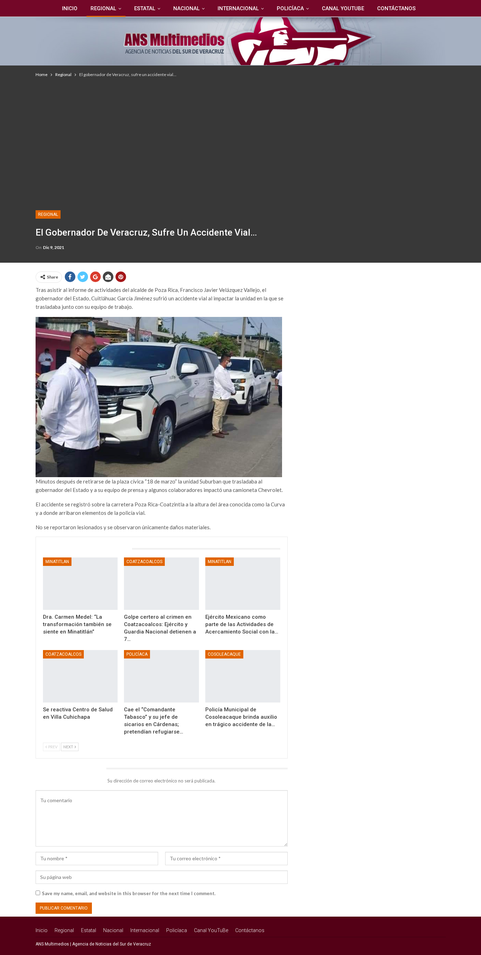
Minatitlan (57, 561)
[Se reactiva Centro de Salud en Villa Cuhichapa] (80, 676)
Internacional (238, 8)
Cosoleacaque (224, 654)
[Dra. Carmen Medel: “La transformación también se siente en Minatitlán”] (80, 583)
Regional (103, 8)
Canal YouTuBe (343, 8)
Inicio (69, 8)
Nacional (186, 8)
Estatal (144, 8)
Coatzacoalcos (144, 561)
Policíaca (290, 8)
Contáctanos (396, 8)
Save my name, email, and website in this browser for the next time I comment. (128, 893)
